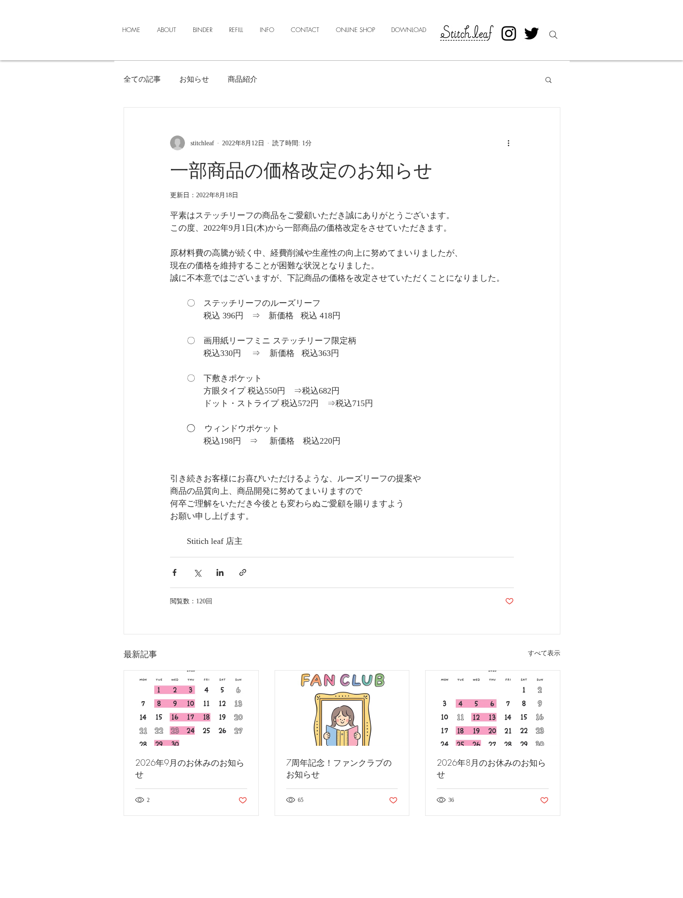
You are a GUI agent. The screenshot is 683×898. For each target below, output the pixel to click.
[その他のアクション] (508, 143)
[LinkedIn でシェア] (220, 572)
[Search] (553, 35)
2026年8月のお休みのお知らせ (491, 768)
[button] (548, 79)
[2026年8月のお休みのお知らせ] (493, 708)
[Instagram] (509, 33)
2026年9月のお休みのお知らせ (189, 768)
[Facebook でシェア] (174, 572)
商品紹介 (242, 79)
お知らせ (194, 79)
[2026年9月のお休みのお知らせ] (191, 708)
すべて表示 (544, 653)
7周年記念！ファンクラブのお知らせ (339, 768)
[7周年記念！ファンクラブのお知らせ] (342, 708)
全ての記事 (142, 79)
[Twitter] (531, 33)
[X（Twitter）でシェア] (197, 572)
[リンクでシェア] (242, 572)
